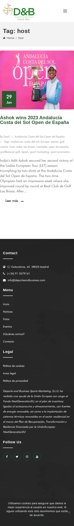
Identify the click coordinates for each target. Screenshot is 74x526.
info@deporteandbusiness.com (26, 280)
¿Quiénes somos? (13, 334)
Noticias (8, 311)
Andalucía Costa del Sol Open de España (40, 136)
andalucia (17, 141)
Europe (45, 141)
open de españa (58, 147)
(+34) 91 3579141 (18, 273)
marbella (42, 147)
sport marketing (39, 152)
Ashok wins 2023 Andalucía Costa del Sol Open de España (34, 120)
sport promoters (60, 152)
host (12, 147)
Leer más (12, 201)
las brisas (29, 147)
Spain (25, 152)
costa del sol (31, 141)
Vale (20, 520)
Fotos (6, 319)
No (26, 520)
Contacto (8, 341)
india (19, 147)
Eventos (7, 326)
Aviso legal (9, 373)
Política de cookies (13, 366)
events (54, 141)
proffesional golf (10, 152)
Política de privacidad (15, 381)
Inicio (6, 304)
